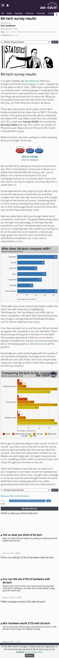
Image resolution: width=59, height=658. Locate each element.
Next (54, 42)
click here (35, 343)
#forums (36, 32)
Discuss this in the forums (15, 496)
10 (33, 501)
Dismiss (29, 655)
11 (36, 501)
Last (48, 501)
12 (40, 501)
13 (44, 501)
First (3, 501)
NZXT (43, 112)
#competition (11, 32)
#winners (51, 32)
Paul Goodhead (8, 25)
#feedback (27, 32)
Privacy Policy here (34, 652)
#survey (43, 32)
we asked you (32, 80)
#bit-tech (15, 35)
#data (19, 32)
